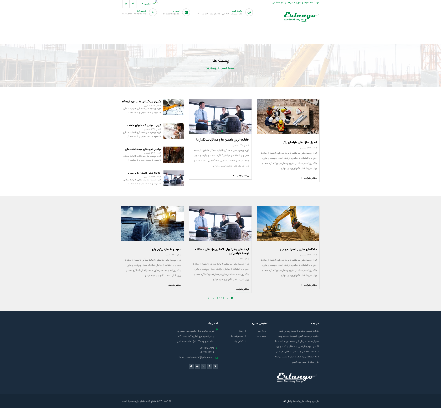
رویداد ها (261, 336)
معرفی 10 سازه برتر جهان (166, 249)
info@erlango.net (171, 13)
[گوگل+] (197, 366)
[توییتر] (215, 366)
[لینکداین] (125, 4)
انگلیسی (147, 4)
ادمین (303, 148)
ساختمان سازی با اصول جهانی (298, 249)
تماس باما (238, 341)
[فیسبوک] (132, 4)
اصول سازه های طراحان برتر (300, 142)
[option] (288, 140)
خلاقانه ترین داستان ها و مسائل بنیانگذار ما (222, 139)
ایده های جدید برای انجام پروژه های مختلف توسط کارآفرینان (222, 251)
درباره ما (262, 331)
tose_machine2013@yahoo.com (196, 357)
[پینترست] (191, 366)
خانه (241, 331)
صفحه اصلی (227, 68)
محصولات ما (237, 336)
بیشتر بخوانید (310, 178)
